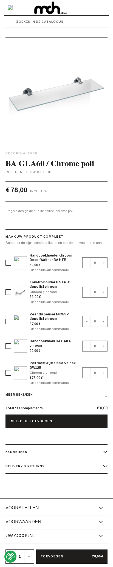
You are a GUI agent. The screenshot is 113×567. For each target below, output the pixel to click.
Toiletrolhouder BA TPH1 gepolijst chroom (50, 284)
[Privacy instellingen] (10, 556)
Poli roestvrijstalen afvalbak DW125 (53, 365)
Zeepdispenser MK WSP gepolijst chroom (49, 316)
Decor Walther (21, 153)
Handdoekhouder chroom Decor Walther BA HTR (51, 258)
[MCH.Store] (50, 7)
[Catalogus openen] (10, 8)
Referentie (17, 172)
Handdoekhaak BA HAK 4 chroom (50, 343)
